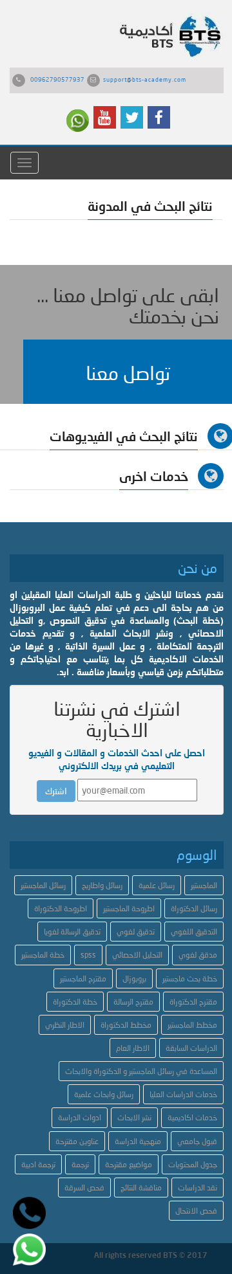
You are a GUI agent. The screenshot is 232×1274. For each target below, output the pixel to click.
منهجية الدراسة (138, 1141)
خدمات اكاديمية (192, 1117)
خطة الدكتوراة (75, 1001)
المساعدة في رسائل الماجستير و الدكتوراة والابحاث (141, 1071)
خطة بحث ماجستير (189, 978)
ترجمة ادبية (38, 1164)
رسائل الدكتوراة (194, 908)
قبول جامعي (197, 1141)
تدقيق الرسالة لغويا (72, 931)
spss (88, 955)
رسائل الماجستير (43, 885)
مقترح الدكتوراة (193, 1001)
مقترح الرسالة (133, 1001)
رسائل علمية (157, 885)
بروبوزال (134, 978)
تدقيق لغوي (136, 931)
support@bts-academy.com (144, 79)
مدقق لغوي (198, 955)
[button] (127, 372)
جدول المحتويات (192, 1164)
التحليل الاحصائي (137, 955)
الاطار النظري (64, 1025)
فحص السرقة (84, 1187)
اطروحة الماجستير (129, 908)
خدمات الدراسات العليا (183, 1094)
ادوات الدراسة (79, 1117)
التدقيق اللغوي (194, 931)
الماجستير (204, 885)
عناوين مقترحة (77, 1141)
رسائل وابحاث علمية (103, 1094)
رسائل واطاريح (102, 885)
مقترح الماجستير (83, 978)
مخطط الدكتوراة (126, 1025)
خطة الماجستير (42, 955)
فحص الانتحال (196, 1210)
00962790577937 (57, 79)
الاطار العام (133, 1048)
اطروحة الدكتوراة (60, 908)
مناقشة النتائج (141, 1187)
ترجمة (80, 1164)
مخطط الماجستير (192, 1025)
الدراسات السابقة (191, 1048)
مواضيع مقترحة (128, 1164)
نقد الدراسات (197, 1187)
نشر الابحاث (134, 1117)
